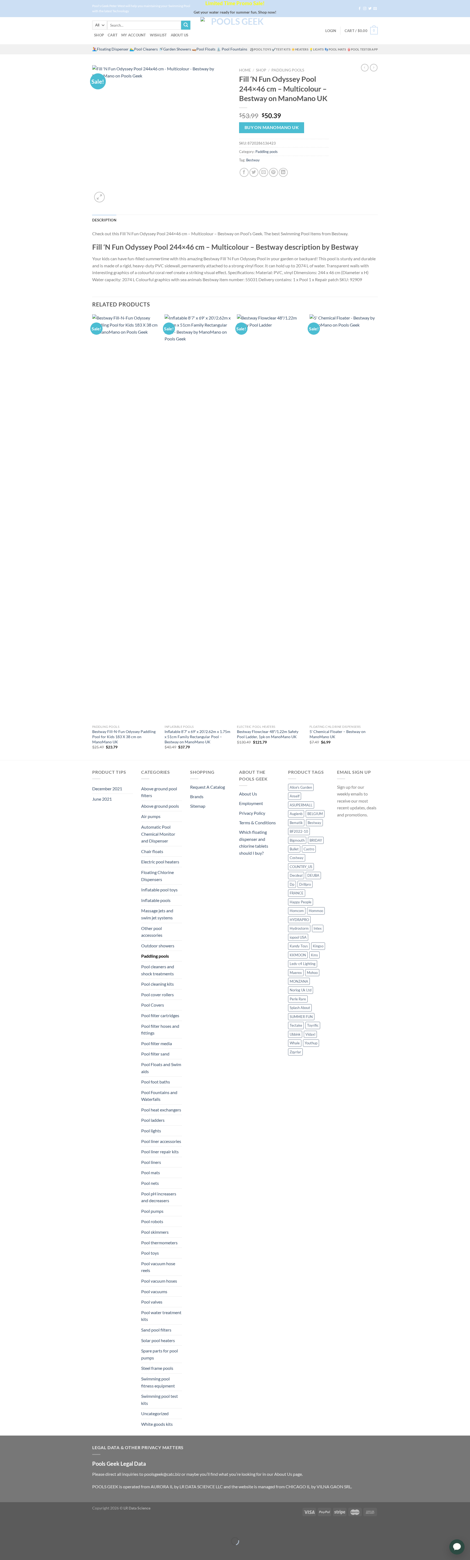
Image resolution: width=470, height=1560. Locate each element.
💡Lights (316, 49)
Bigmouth (297, 840)
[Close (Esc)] (5, 1528)
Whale (295, 1043)
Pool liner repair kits (160, 1151)
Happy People (300, 902)
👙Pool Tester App (362, 49)
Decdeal (296, 875)
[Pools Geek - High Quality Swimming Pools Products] (235, 30)
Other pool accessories (151, 932)
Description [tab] (104, 220)
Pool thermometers (159, 1242)
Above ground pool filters (159, 792)
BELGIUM (315, 814)
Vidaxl (310, 1034)
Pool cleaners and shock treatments (157, 970)
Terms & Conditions (257, 822)
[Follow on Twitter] (370, 9)
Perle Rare (298, 999)
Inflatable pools (156, 900)
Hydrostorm (299, 928)
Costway (297, 858)
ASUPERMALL (301, 805)
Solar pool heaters (158, 1340)
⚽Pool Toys (260, 49)
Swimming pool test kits (159, 1399)
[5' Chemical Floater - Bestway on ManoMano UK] (343, 518)
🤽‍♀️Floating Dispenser (110, 49)
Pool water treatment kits (161, 1316)
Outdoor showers (157, 945)
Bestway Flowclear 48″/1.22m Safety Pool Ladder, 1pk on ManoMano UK (267, 734)
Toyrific (313, 1025)
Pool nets (150, 1183)
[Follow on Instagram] (364, 9)
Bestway (253, 160)
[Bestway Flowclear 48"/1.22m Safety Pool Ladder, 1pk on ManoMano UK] (270, 518)
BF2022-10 (299, 831)
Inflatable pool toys (159, 889)
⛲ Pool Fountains (231, 49)
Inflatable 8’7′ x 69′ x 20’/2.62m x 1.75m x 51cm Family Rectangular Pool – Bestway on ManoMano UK (197, 736)
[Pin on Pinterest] (273, 172)
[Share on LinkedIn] (283, 172)
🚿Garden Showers (175, 49)
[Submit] (185, 25)
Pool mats (150, 1172)
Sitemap (197, 806)
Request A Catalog (207, 787)
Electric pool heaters (160, 861)
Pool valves (151, 1301)
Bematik (296, 822)
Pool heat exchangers (161, 1109)
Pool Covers (152, 1004)
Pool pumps (152, 1211)
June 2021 (102, 798)
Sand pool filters (156, 1329)
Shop (99, 35)
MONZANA (299, 981)
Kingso (318, 946)
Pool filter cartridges (160, 1015)
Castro (309, 849)
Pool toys (150, 1252)
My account (133, 35)
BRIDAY (316, 840)
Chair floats (152, 851)
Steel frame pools (157, 1368)
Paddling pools (287, 70)
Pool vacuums (154, 1291)
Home (245, 70)
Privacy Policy (252, 813)
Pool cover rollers (157, 994)
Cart (113, 35)
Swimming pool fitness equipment (158, 1382)
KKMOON (298, 955)
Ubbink (295, 1034)
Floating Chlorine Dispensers (157, 876)
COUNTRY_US (301, 866)
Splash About (300, 1007)
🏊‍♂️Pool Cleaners (143, 49)
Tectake (296, 1025)
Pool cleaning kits (157, 983)
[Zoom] (99, 197)
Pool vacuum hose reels (158, 1267)
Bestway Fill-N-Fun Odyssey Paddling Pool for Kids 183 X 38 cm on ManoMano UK (124, 736)
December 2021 (107, 788)
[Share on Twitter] (253, 172)
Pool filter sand (155, 1053)
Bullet (294, 849)
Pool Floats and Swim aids (161, 1068)
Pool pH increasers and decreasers (158, 1197)
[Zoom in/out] (21, 1528)
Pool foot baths (155, 1081)
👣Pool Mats (335, 49)
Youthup (311, 1043)
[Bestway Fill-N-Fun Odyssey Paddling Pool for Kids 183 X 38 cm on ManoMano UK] (125, 518)
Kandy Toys (299, 946)
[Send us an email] (375, 9)
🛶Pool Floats (203, 49)
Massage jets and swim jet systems (157, 914)
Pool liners (151, 1162)
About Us (179, 35)
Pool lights (151, 1130)
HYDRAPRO (299, 919)
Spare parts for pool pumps (159, 1354)
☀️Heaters (299, 49)
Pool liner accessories (161, 1141)
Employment (251, 803)
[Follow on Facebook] (359, 9)
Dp (292, 884)
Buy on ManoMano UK (272, 127)
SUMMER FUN (301, 1016)
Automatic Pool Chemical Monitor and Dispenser (158, 833)
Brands (196, 796)
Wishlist (158, 35)
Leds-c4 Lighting (303, 963)
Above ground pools (160, 806)
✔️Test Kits (281, 49)
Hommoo (316, 911)
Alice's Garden (301, 787)
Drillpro (305, 884)
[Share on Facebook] (244, 172)
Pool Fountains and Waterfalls (159, 1096)
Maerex (296, 972)
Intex (318, 928)
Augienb (296, 814)
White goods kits (157, 1424)
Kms (314, 955)
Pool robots (152, 1221)
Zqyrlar (295, 1052)
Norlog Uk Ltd (300, 990)
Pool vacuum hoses (159, 1280)
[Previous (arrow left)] (5, 1550)
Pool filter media (156, 1043)
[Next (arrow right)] (21, 1550)
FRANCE (297, 893)
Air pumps (150, 816)
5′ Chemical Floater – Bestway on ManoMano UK (338, 734)
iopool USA (298, 937)
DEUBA (313, 875)
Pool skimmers (155, 1232)
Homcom (297, 911)
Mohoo (312, 972)
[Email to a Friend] (263, 172)
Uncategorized (155, 1413)
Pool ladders (153, 1120)
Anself (294, 796)
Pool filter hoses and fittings (160, 1029)
